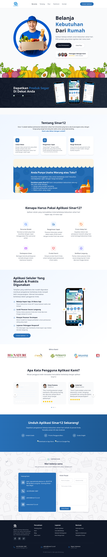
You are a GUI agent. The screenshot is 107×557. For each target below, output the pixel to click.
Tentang (42, 4)
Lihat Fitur (79, 45)
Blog (35, 533)
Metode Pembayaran (60, 533)
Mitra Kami (37, 535)
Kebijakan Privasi (80, 535)
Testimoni (56, 4)
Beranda (34, 4)
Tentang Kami (38, 528)
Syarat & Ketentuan (81, 533)
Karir (35, 530)
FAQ (77, 530)
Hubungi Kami (80, 528)
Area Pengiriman (59, 535)
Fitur (49, 4)
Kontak (64, 4)
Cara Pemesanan (63, 45)
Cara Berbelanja (59, 530)
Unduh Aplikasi (87, 4)
